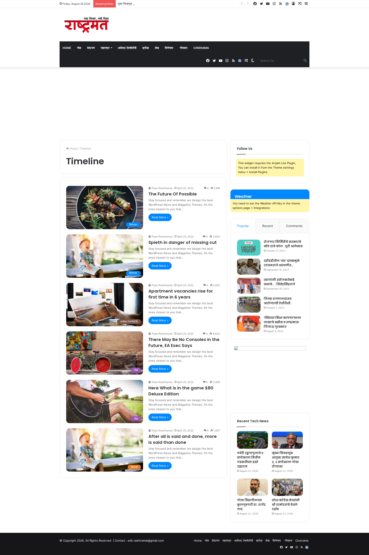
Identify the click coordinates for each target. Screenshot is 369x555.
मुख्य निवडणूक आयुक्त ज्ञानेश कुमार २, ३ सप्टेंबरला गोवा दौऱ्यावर (150, 3)
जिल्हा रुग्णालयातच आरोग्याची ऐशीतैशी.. (278, 301)
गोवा (79, 48)
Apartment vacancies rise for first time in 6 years (180, 294)
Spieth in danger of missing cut (182, 242)
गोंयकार (183, 48)
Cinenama (201, 48)
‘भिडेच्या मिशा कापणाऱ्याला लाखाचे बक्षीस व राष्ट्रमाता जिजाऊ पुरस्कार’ (282, 322)
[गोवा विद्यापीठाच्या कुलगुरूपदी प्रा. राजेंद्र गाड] (252, 487)
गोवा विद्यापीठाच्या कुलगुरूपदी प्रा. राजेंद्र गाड (251, 504)
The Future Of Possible (172, 194)
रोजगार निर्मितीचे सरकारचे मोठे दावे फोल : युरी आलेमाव (283, 244)
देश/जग (91, 48)
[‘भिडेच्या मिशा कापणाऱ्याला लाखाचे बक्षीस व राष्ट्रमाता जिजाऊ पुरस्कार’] (249, 324)
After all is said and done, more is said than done (182, 439)
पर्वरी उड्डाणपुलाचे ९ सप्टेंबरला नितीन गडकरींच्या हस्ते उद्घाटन (250, 460)
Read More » (160, 217)
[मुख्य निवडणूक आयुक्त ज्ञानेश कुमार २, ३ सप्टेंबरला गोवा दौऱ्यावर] (287, 440)
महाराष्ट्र (105, 48)
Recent (267, 226)
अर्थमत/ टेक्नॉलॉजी (127, 48)
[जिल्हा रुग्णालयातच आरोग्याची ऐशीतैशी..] (249, 305)
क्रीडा (145, 48)
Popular (243, 226)
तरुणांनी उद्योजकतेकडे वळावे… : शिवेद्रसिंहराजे (279, 282)
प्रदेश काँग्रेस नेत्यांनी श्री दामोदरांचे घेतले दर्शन (286, 504)
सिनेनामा (169, 48)
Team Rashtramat (162, 188)
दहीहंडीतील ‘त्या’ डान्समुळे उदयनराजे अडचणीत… (282, 263)
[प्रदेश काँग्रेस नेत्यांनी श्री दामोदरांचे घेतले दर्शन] (287, 487)
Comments (294, 226)
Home (67, 48)
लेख (157, 48)
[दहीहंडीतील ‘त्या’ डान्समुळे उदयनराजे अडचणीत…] (249, 267)
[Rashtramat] (86, 24)
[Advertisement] (184, 103)
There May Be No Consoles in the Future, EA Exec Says (184, 342)
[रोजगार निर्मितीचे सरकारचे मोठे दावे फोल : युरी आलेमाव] (249, 248)
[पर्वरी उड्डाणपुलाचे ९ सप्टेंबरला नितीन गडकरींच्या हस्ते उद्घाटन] (252, 440)
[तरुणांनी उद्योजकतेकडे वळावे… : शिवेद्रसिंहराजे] (249, 286)
